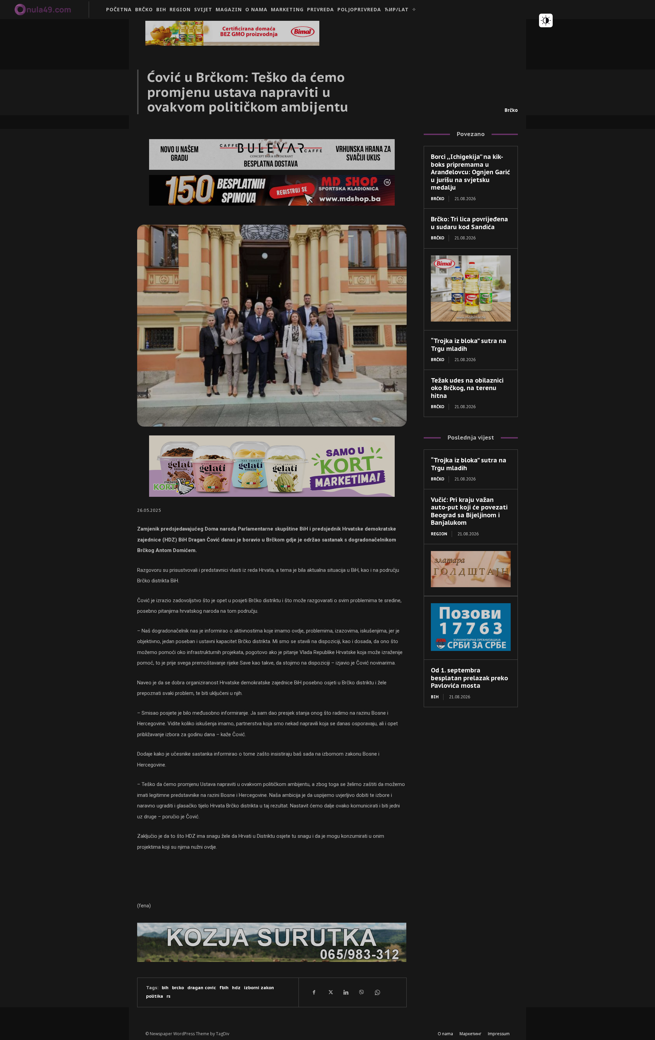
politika (154, 996)
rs (168, 996)
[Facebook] (314, 992)
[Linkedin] (345, 992)
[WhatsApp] (377, 992)
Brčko (511, 110)
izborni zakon (259, 988)
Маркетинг (470, 1034)
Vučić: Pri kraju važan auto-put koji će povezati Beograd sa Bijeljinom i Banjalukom (469, 511)
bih (165, 988)
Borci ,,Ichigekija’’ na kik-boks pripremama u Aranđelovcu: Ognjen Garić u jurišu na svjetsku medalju (470, 172)
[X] (330, 992)
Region (439, 533)
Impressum (499, 1034)
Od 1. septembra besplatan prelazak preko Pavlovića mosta (469, 677)
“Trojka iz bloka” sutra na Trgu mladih (468, 345)
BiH (435, 696)
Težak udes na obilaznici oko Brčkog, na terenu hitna (467, 388)
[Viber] (361, 992)
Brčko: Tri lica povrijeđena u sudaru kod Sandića (469, 223)
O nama (445, 1034)
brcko (178, 988)
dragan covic (201, 988)
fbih (224, 988)
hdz (236, 988)
